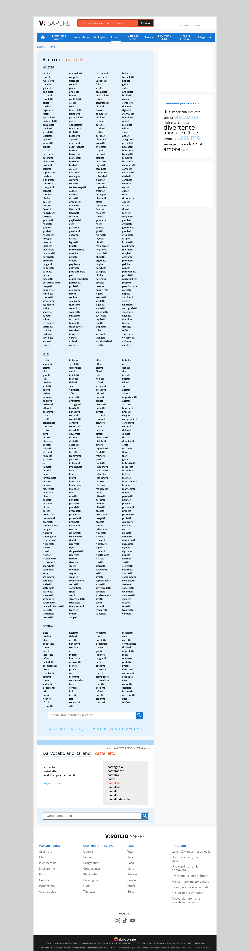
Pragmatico (91, 863)
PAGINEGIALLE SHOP (92, 943)
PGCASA (108, 943)
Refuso (43, 874)
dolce (168, 122)
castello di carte (119, 799)
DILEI (149, 943)
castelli (112, 791)
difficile (191, 133)
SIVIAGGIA (159, 943)
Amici (131, 886)
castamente (116, 771)
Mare (131, 869)
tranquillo (173, 133)
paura (184, 150)
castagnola (115, 767)
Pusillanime (47, 869)
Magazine (204, 37)
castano (113, 775)
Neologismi (100, 37)
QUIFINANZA (171, 943)
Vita (130, 852)
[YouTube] (133, 920)
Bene (130, 892)
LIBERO (49, 943)
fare (193, 143)
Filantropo (46, 857)
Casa (130, 863)
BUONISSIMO (186, 943)
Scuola (148, 37)
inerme (167, 144)
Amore (132, 874)
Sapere (58, 23)
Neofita (44, 880)
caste (111, 779)
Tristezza (89, 892)
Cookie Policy (78, 948)
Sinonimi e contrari (59, 37)
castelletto (115, 783)
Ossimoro (46, 852)
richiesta (194, 112)
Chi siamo (44, 948)
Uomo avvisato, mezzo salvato (187, 859)
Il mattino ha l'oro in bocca (190, 876)
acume (190, 137)
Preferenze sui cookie (97, 948)
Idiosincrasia (47, 863)
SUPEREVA (199, 943)
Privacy (67, 948)
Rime (52, 46)
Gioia (86, 886)
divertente (179, 127)
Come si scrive (133, 37)
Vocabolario (81, 37)
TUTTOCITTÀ (139, 943)
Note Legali (56, 948)
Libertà (88, 852)
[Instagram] (117, 920)
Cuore (131, 880)
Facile (87, 857)
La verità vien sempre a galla (191, 852)
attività (168, 118)
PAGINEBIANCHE (122, 943)
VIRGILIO (59, 943)
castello (113, 795)
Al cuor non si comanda (188, 893)
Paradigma (90, 880)
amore (171, 149)
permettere (171, 139)
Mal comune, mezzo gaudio (190, 881)
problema (185, 116)
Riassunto (90, 874)
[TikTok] (125, 920)
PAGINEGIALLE (72, 943)
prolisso (181, 122)
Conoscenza (91, 869)
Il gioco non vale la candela (190, 887)
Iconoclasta (47, 886)
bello (201, 144)
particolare (180, 144)
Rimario (116, 37)
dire (167, 111)
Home (43, 37)
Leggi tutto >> (52, 783)
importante (180, 112)
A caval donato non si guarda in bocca (186, 900)
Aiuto (112, 948)
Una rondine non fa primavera (185, 868)
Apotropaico (47, 892)
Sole (130, 857)
